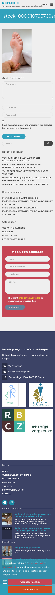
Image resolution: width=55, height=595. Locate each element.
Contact (7, 493)
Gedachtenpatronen (14, 228)
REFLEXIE (10, 3)
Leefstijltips (9, 235)
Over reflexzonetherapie (16, 475)
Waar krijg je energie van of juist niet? (25, 184)
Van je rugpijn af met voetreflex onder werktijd (25, 172)
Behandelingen (11, 478)
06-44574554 (15, 366)
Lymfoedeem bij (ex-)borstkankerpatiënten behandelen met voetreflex (26, 179)
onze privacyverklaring (29, 298)
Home (5, 471)
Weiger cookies (30, 589)
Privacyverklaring (13, 490)
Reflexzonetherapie (13, 239)
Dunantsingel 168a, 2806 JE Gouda (26, 377)
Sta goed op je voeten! (27, 547)
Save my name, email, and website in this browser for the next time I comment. (27, 127)
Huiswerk (7, 231)
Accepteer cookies (30, 581)
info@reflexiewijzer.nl (19, 371)
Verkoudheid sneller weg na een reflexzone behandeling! (21, 159)
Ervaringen (8, 482)
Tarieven (7, 486)
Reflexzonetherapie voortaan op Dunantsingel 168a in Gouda (21, 166)
